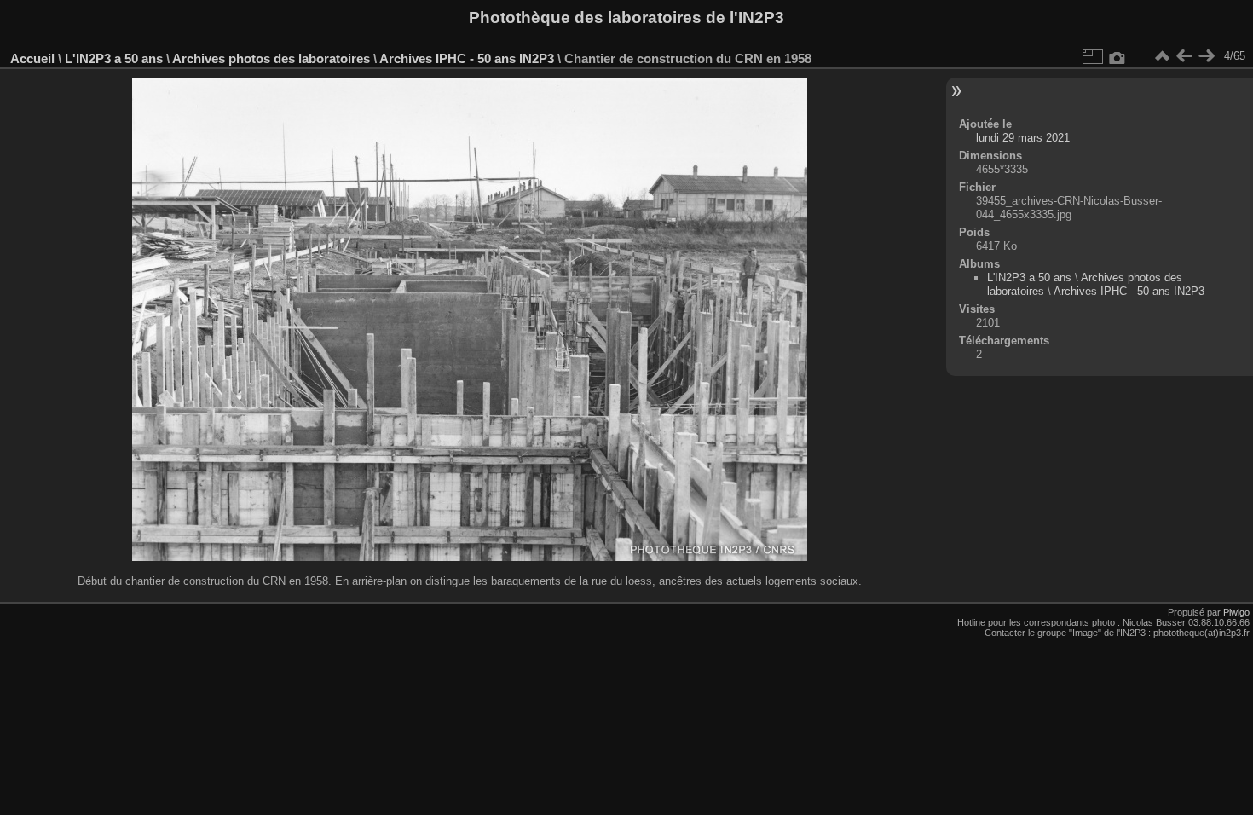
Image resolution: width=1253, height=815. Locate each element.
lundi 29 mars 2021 (1023, 137)
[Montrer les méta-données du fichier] (1117, 56)
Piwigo (1236, 612)
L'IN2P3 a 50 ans (114, 58)
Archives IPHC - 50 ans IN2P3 (466, 58)
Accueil (32, 58)
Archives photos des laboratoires (271, 58)
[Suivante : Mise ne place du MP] (1206, 56)
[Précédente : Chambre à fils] (1184, 56)
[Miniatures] (1162, 56)
